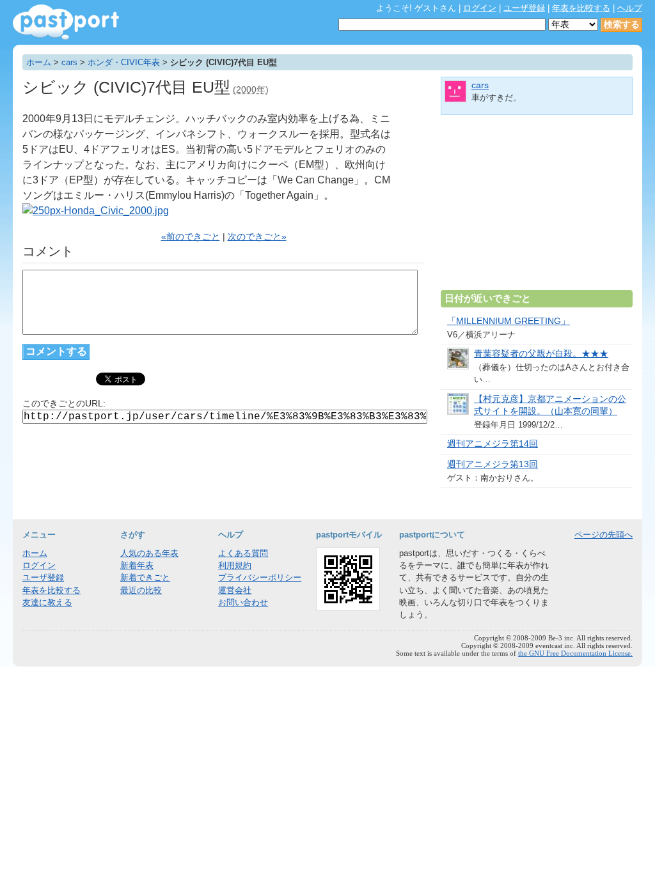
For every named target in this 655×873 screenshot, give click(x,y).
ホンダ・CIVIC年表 (124, 62)
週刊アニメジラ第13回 (492, 464)
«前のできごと (190, 237)
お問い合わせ (243, 602)
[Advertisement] (537, 208)
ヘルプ (629, 8)
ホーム (38, 62)
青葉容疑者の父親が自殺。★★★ (541, 354)
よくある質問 (243, 553)
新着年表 (137, 565)
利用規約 (234, 565)
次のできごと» (257, 237)
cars (69, 62)
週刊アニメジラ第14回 (492, 444)
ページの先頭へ (603, 534)
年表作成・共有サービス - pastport (66, 22)
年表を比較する (581, 8)
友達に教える (47, 602)
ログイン (479, 8)
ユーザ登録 (524, 8)
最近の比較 (141, 590)
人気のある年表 (149, 553)
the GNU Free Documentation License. (575, 653)
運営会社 (234, 590)
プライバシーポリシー (259, 577)
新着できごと (145, 577)
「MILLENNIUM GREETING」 (508, 321)
